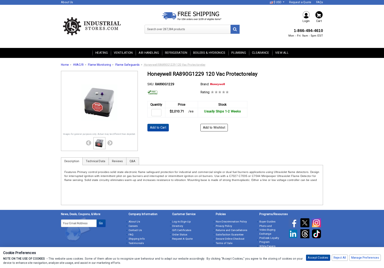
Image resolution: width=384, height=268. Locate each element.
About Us (67, 2)
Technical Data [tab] (95, 161)
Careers (133, 225)
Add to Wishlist (214, 127)
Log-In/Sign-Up (181, 221)
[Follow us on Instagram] (317, 223)
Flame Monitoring (99, 64)
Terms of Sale (224, 243)
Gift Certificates (181, 230)
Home (65, 64)
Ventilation (123, 53)
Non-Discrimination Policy (231, 221)
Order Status (179, 234)
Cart (319, 21)
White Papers (267, 246)
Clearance (260, 53)
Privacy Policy (224, 225)
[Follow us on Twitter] (306, 223)
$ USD (277, 2)
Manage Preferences (365, 257)
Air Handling (149, 53)
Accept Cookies (318, 257)
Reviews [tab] (117, 161)
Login (306, 21)
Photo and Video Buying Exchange (267, 229)
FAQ (131, 234)
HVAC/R (78, 64)
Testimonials (136, 243)
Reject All (340, 257)
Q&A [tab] (133, 161)
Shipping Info (137, 238)
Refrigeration (176, 53)
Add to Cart (158, 127)
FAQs (319, 2)
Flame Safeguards (127, 64)
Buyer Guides (267, 221)
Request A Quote (182, 238)
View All (282, 53)
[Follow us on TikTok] (317, 234)
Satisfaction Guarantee (230, 234)
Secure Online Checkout (230, 238)
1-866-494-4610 (308, 30)
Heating (101, 53)
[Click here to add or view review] (220, 92)
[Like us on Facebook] (294, 223)
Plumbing (238, 53)
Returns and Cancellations (231, 230)
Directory (177, 225)
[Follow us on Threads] (306, 234)
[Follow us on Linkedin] (294, 234)
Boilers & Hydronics (209, 53)
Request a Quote (300, 2)
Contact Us (135, 230)
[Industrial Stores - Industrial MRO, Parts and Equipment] (91, 26)
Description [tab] (71, 161)
